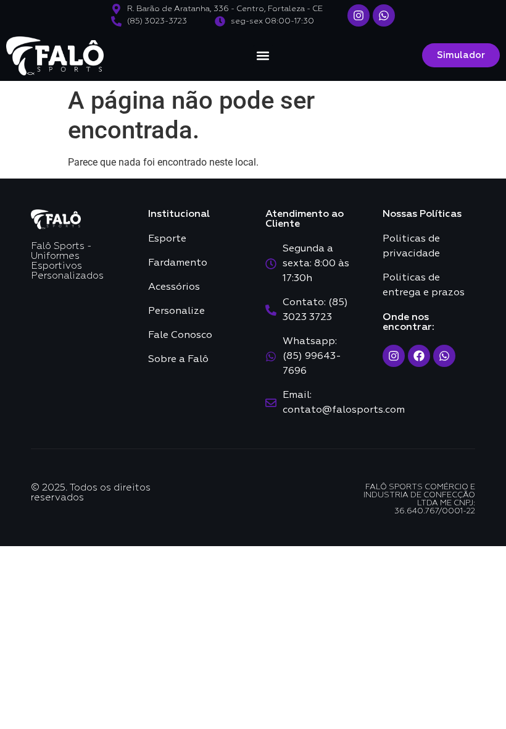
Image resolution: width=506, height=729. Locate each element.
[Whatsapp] (384, 15)
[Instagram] (358, 15)
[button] (263, 55)
